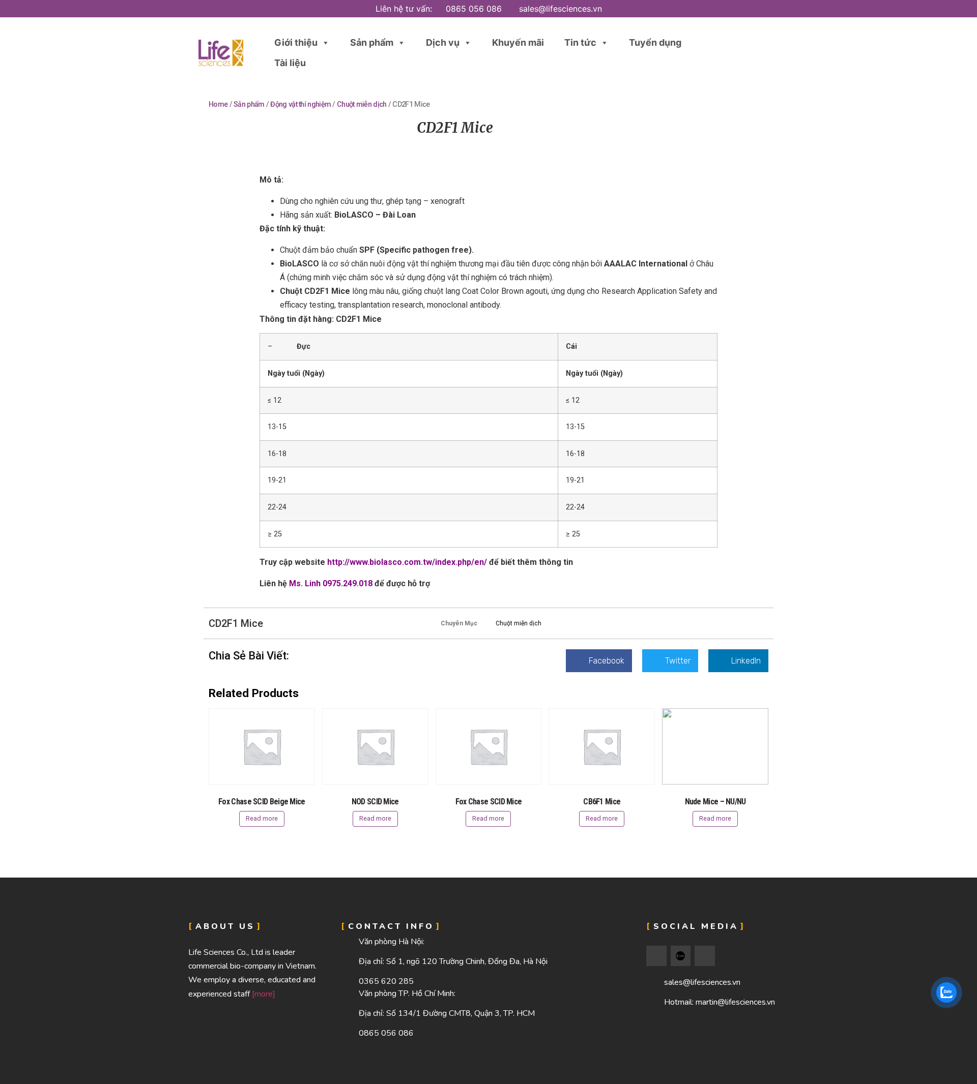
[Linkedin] (705, 956)
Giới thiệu (296, 42)
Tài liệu (290, 62)
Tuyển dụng (655, 42)
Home (218, 104)
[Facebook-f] (656, 956)
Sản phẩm (371, 42)
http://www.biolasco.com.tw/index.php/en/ (407, 562)
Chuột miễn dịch (362, 104)
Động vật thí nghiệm (300, 104)
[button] (754, 53)
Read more (262, 818)
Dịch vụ (442, 42)
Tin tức (580, 42)
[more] (263, 994)
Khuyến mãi (518, 42)
